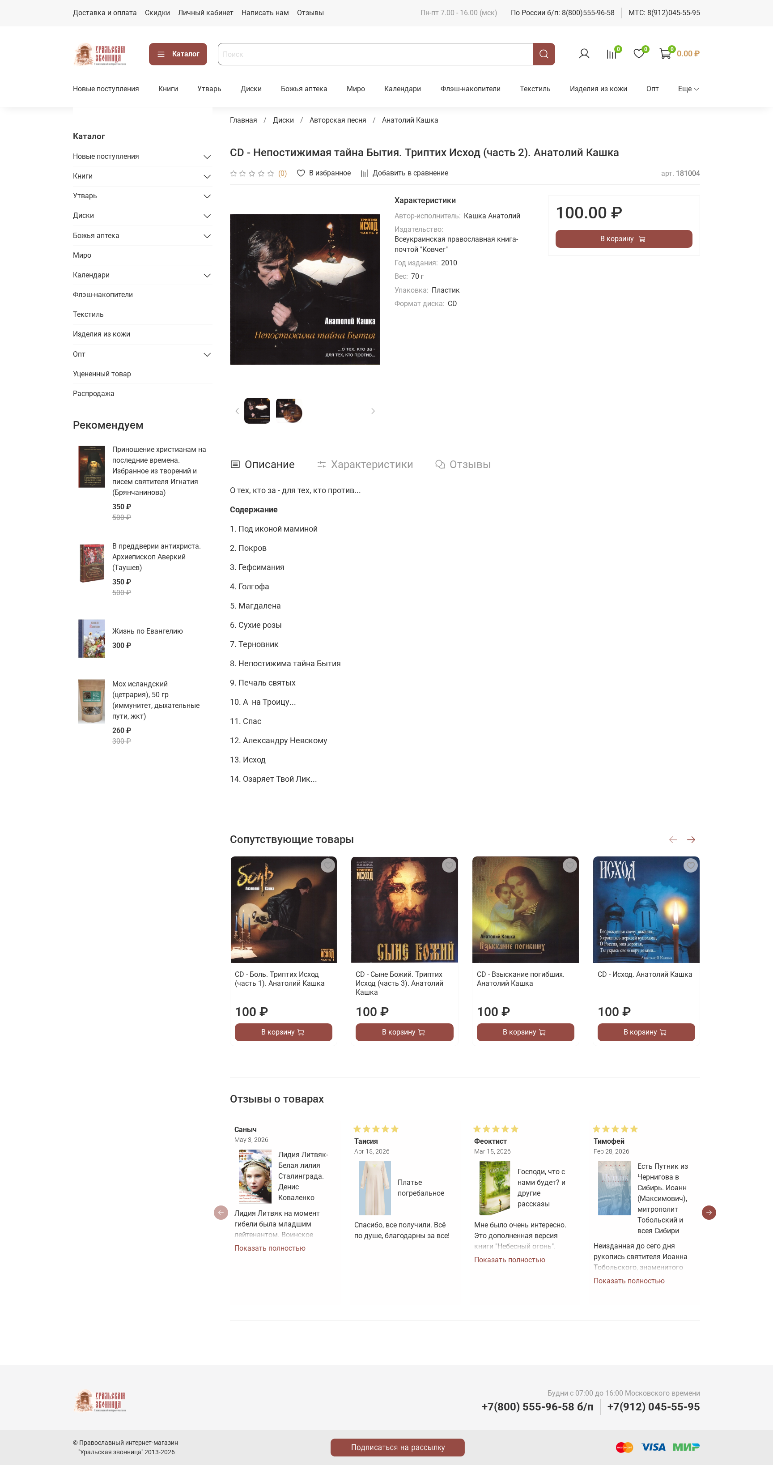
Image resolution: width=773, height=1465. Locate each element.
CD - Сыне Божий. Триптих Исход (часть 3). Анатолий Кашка (399, 983)
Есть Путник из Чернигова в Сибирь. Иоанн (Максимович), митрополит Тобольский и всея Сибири (662, 1198)
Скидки (157, 13)
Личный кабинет (206, 13)
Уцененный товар (102, 374)
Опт (652, 89)
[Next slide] (366, 289)
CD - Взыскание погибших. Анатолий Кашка (520, 979)
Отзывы (310, 13)
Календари (402, 89)
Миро (356, 89)
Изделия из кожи (598, 89)
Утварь (209, 89)
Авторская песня (338, 120)
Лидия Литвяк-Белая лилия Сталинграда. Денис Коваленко (302, 1176)
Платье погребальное (421, 1187)
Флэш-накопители (471, 89)
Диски (251, 89)
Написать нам (265, 13)
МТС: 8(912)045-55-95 (664, 13)
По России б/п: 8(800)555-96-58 (563, 13)
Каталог (186, 54)
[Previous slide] (244, 289)
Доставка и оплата (105, 13)
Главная (243, 120)
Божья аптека (304, 89)
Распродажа (94, 393)
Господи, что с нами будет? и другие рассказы (541, 1187)
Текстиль (535, 89)
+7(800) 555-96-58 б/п (538, 1407)
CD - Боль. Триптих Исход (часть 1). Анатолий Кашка (280, 979)
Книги (168, 89)
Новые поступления (106, 89)
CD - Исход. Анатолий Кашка (644, 974)
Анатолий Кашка (410, 120)
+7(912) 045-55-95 (653, 1407)
